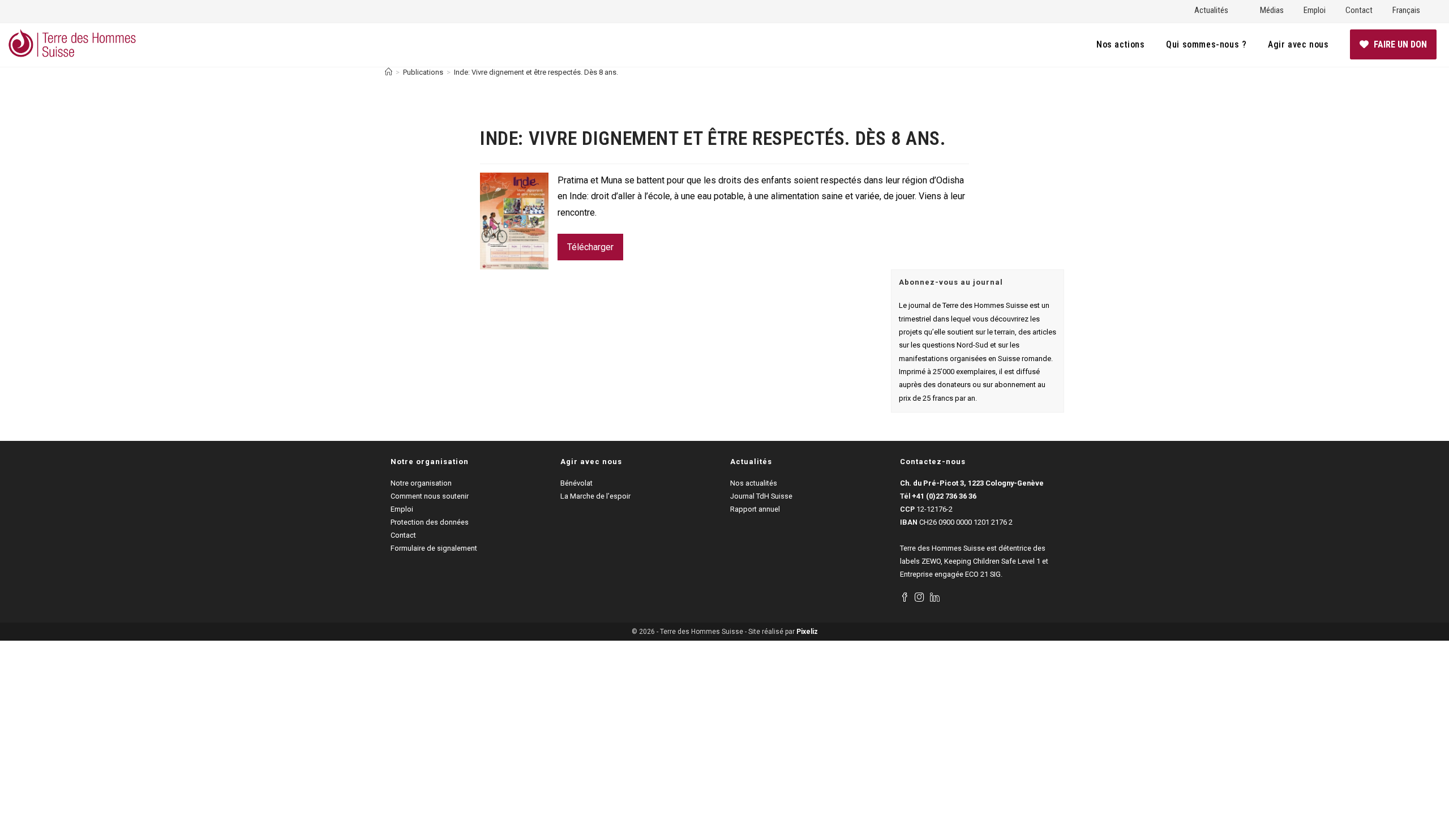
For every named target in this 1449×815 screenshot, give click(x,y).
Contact (1359, 10)
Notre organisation (421, 483)
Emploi (1315, 10)
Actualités (1211, 10)
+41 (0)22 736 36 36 (944, 496)
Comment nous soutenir (430, 496)
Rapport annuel (755, 509)
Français (1406, 10)
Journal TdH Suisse (761, 496)
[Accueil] (388, 72)
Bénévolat (576, 483)
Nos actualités (753, 483)
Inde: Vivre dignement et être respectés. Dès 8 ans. (536, 72)
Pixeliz (807, 632)
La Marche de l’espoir (595, 496)
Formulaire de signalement (434, 548)
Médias (1272, 10)
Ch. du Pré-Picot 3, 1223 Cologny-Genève (972, 483)
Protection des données (430, 522)
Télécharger (590, 247)
